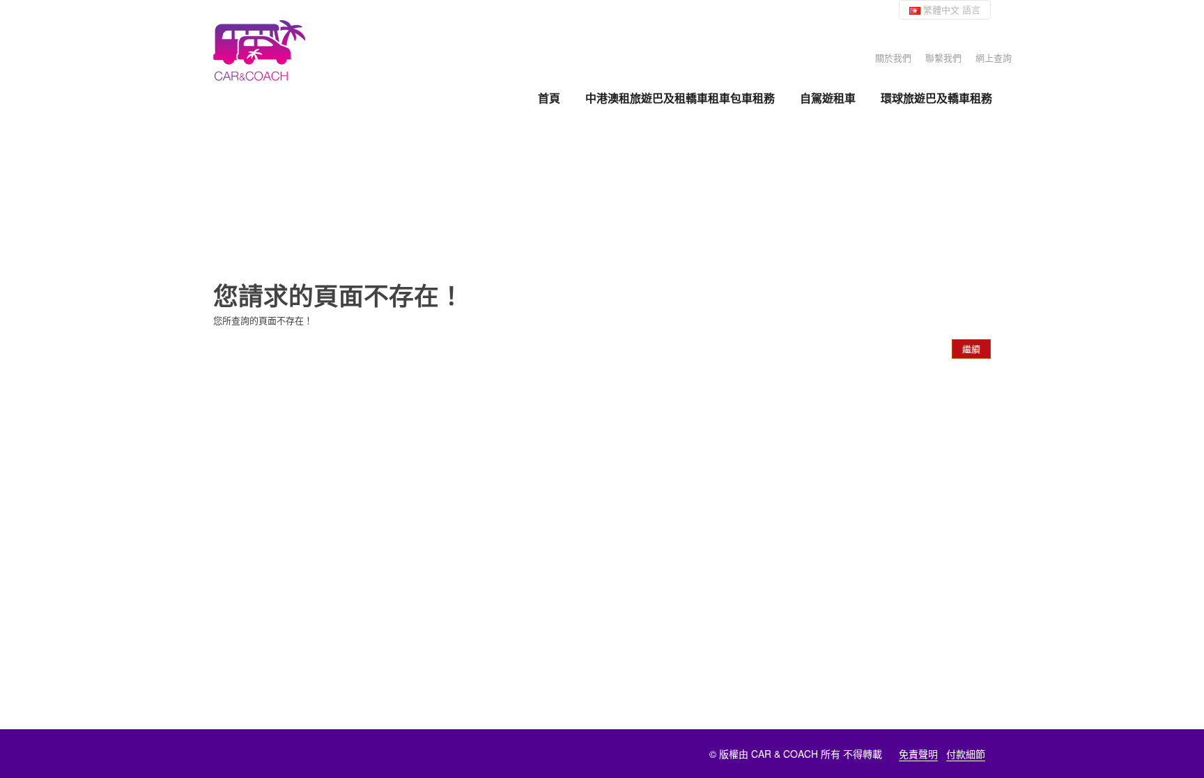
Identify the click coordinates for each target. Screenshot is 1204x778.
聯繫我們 (943, 57)
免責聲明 (918, 754)
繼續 (971, 348)
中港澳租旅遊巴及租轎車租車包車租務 (680, 98)
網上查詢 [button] (993, 57)
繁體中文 (950, 9)
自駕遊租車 (828, 98)
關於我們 (893, 57)
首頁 (549, 98)
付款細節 (965, 754)
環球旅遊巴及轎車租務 (936, 98)
